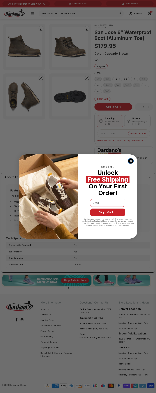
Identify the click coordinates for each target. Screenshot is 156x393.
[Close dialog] (131, 161)
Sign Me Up (107, 212)
